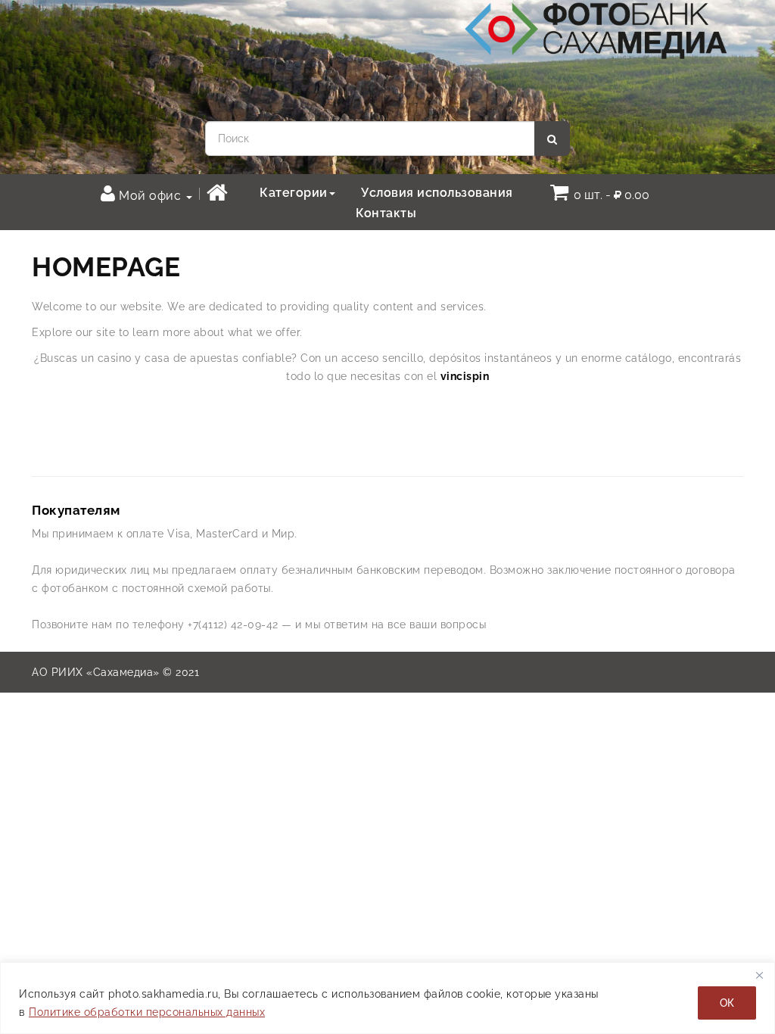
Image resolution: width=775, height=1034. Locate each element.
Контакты (386, 213)
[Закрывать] (759, 975)
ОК (727, 1003)
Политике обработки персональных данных (147, 1012)
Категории (294, 192)
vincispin (465, 376)
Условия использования (437, 192)
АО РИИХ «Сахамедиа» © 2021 (115, 672)
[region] (387, 998)
